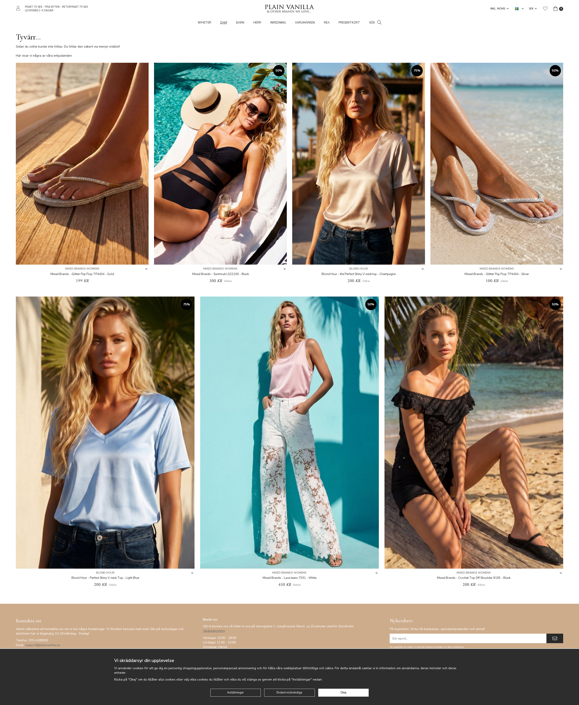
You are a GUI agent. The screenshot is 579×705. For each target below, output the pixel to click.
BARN (240, 23)
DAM (223, 23)
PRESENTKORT (349, 23)
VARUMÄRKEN (305, 23)
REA (327, 23)
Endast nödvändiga (289, 693)
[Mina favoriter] (545, 8)
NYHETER (204, 23)
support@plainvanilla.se (42, 645)
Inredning (278, 23)
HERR (257, 23)
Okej (343, 693)
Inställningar (235, 693)
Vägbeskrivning (214, 631)
